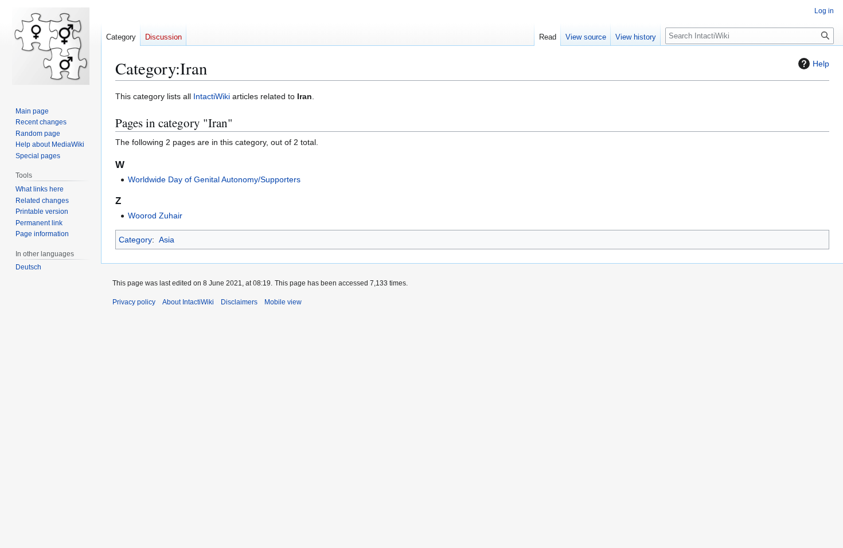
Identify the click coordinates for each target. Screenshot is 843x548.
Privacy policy (133, 302)
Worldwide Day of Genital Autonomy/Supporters (214, 179)
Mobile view (283, 302)
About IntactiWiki (188, 302)
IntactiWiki (211, 96)
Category (135, 239)
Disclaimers (239, 302)
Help (821, 63)
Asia (166, 239)
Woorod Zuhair (155, 215)
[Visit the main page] (50, 46)
